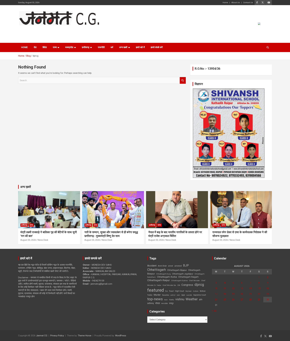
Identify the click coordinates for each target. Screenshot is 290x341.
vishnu (179, 299)
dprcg (199, 284)
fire (166, 291)
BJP (186, 265)
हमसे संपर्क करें (157, 47)
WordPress (120, 335)
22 (259, 294)
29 (259, 299)
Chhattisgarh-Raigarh (188, 277)
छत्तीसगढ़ (150, 303)
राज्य (55, 47)
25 (225, 299)
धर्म (112, 47)
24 (216, 299)
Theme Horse (84, 335)
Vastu (171, 300)
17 (216, 294)
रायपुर (171, 303)
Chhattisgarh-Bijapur (177, 270)
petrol (173, 295)
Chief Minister (194, 281)
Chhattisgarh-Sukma (179, 281)
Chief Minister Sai (169, 285)
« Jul (214, 310)
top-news (155, 299)
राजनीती (101, 47)
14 (250, 288)
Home (225, 2)
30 (267, 299)
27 (242, 299)
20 (242, 294)
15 (259, 288)
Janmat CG (33, 29)
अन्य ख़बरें (25, 187)
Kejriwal (188, 291)
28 (250, 299)
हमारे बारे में (140, 47)
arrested (178, 266)
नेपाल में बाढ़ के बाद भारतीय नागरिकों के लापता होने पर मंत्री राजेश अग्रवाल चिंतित (175, 234)
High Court (179, 291)
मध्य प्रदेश (164, 304)
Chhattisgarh (156, 270)
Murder (157, 294)
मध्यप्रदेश (69, 47)
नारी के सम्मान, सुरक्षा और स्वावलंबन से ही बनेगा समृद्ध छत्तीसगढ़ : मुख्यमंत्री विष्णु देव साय (111, 234)
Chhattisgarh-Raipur (158, 280)
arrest (170, 266)
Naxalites (165, 295)
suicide (189, 295)
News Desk (43, 240)
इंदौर (200, 299)
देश (35, 47)
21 (250, 294)
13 (242, 288)
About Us (235, 2)
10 (216, 288)
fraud (171, 291)
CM (178, 285)
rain (178, 295)
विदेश (45, 47)
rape (183, 295)
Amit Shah (162, 266)
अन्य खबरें (123, 47)
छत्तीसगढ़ (85, 47)
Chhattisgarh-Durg (163, 274)
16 (267, 288)
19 (233, 294)
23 (267, 294)
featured (155, 290)
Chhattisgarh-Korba (167, 277)
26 (233, 299)
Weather (192, 299)
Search (183, 80)
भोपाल (157, 303)
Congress (187, 284)
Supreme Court (199, 295)
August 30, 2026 (28, 240)
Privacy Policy (57, 335)
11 (225, 288)
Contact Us (248, 2)
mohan (195, 291)
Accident (151, 265)
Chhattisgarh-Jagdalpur (182, 274)
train (166, 300)
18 (225, 294)
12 (233, 288)
